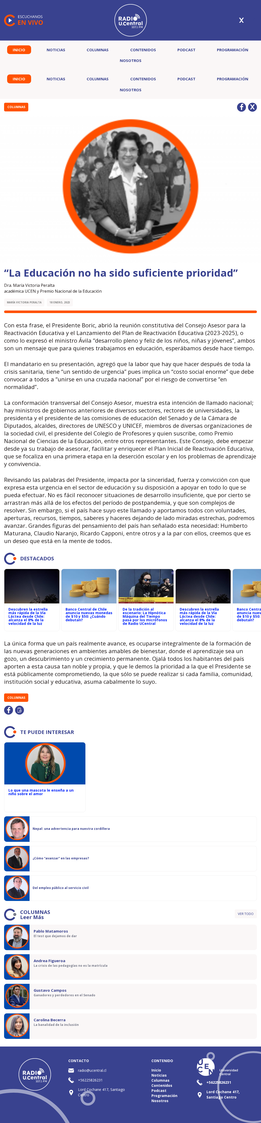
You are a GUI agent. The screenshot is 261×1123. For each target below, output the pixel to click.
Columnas (98, 49)
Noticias (56, 49)
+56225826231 (90, 1080)
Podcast (186, 49)
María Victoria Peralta (24, 302)
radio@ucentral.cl (92, 1070)
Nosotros (130, 60)
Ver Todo (246, 913)
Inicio (19, 49)
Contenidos (143, 49)
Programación (232, 49)
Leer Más (32, 917)
